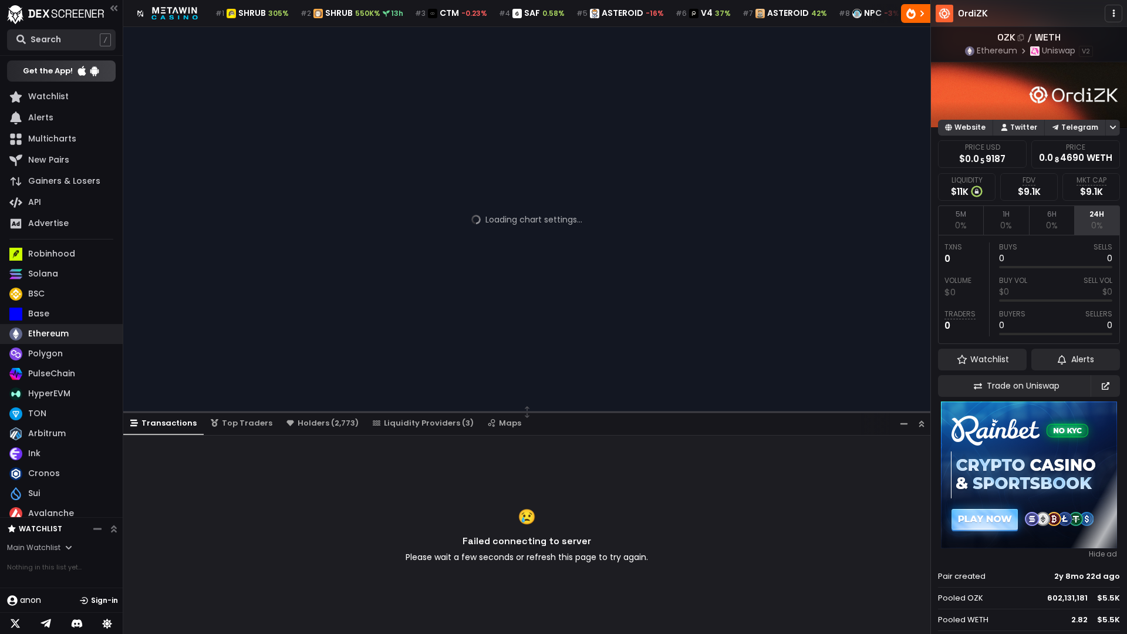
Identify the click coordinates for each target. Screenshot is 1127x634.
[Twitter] (15, 623)
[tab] (960, 220)
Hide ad (1103, 554)
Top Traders (247, 423)
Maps (510, 423)
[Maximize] (921, 423)
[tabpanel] (1029, 289)
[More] (1113, 13)
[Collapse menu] (114, 8)
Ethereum (997, 50)
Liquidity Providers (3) (429, 423)
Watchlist (40, 529)
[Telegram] (46, 623)
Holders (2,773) (328, 423)
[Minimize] (904, 423)
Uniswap (1058, 50)
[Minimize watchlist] (97, 529)
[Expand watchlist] (114, 529)
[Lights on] (107, 623)
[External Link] (1105, 386)
